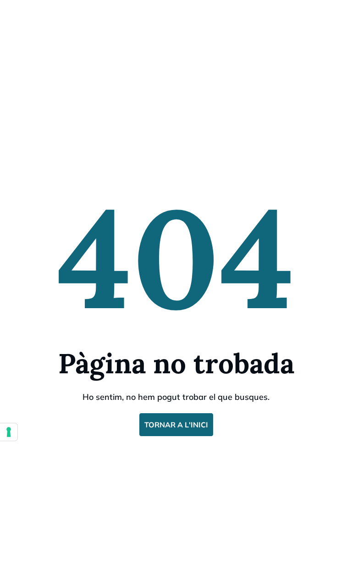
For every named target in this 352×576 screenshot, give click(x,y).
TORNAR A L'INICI (176, 424)
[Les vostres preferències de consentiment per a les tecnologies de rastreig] (8, 432)
